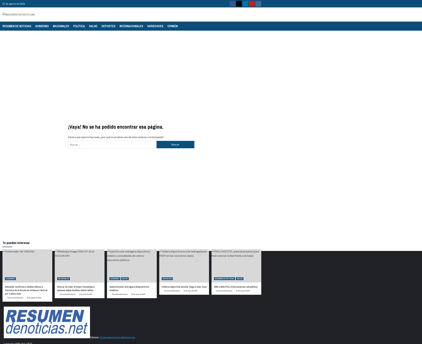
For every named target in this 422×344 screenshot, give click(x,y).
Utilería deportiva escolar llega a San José (184, 286)
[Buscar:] (112, 144)
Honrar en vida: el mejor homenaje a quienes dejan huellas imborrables (76, 288)
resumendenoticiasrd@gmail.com (117, 337)
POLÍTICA (79, 26)
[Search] (259, 26)
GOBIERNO (42, 26)
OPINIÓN (172, 26)
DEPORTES (108, 26)
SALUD (93, 26)
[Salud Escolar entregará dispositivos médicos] (132, 265)
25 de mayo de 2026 (138, 294)
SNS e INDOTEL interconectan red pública (235, 286)
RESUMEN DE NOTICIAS (16, 26)
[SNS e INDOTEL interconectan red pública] (236, 265)
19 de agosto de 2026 (34, 298)
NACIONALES (61, 26)
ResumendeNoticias (15, 298)
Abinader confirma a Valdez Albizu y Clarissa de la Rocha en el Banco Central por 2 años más (26, 290)
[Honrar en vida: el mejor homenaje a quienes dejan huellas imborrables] (80, 265)
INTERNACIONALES (131, 26)
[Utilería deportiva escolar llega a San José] (184, 265)
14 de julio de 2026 (85, 294)
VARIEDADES (155, 26)
